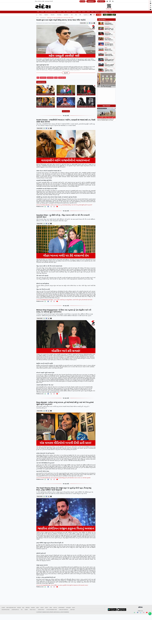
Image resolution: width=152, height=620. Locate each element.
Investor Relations (5, 609)
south (56, 77)
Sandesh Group (41, 609)
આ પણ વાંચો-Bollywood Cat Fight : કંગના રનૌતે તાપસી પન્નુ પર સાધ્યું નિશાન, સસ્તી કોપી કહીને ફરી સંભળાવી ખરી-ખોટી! (64, 299)
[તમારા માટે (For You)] (94, 14)
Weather (59, 11)
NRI (80, 14)
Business (74, 11)
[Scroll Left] (37, 15)
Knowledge (59, 14)
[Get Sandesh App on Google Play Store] (112, 609)
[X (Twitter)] (91, 23)
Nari (76, 14)
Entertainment (104, 11)
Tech (72, 14)
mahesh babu (50, 77)
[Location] (110, 1)
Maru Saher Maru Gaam (50, 11)
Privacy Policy (33, 609)
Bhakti (110, 11)
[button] (60, 12)
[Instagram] (150, 7)
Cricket (84, 11)
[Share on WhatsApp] (150, 613)
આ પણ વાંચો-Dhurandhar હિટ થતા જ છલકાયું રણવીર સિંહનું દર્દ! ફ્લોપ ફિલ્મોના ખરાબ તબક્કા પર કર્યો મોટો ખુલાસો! (63, 477)
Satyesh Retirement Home (51, 609)
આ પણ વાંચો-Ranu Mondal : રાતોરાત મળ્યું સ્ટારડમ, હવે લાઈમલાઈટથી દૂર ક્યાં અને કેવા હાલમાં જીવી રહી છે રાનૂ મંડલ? (64, 204)
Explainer (46, 14)
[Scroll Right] (88, 15)
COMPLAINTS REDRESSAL (63, 609)
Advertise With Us (15, 609)
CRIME (92, 11)
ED (38, 77)
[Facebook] (150, 3)
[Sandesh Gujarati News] (44, 6)
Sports (88, 11)
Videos (40, 14)
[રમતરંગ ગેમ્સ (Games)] (91, 14)
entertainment (43, 17)
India (64, 11)
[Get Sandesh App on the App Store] (122, 609)
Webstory (68, 11)
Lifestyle (97, 11)
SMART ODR (72, 609)
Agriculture (66, 14)
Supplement (91, 1)
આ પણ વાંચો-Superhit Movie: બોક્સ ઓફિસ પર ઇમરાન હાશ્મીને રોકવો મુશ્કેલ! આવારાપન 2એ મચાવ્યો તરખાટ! (62, 585)
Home (38, 11)
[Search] (113, 1)
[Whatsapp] (150, 1)
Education (53, 14)
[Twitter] (150, 5)
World (79, 11)
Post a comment (66, 111)
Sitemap (26, 609)
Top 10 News (102, 19)
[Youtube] (150, 9)
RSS (21, 609)
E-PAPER (83, 1)
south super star (62, 77)
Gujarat (42, 11)
